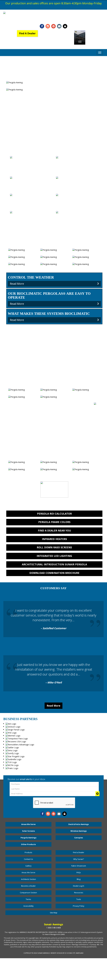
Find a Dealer (78, 852)
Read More (53, 705)
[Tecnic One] (77, 180)
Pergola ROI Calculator (54, 513)
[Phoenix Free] (77, 214)
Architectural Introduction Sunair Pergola (54, 564)
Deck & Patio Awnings (78, 824)
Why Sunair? (78, 859)
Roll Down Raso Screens (54, 547)
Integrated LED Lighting (54, 556)
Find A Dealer (27, 33)
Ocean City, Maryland (75, 953)
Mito (31, 183)
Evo (77, 204)
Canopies (78, 837)
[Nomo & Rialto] (73, 158)
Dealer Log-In (78, 886)
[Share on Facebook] (42, 26)
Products (28, 852)
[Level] (31, 161)
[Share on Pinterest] (53, 26)
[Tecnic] (31, 197)
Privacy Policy (78, 906)
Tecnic (31, 204)
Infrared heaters (54, 539)
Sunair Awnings (43, 953)
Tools (78, 899)
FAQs (78, 872)
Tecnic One (77, 187)
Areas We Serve (28, 824)
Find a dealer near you (54, 530)
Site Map (53, 912)
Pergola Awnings (28, 837)
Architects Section (28, 879)
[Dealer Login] (65, 26)
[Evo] (77, 197)
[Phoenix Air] (17, 213)
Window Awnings (78, 831)
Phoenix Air (31, 218)
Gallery (28, 866)
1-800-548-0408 (53, 19)
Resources (78, 892)
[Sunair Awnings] (53, 13)
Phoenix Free (77, 221)
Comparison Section (28, 892)
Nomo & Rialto (77, 163)
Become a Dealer (28, 886)
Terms (28, 899)
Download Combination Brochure (54, 573)
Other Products (28, 844)
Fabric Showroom (78, 866)
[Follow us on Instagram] (47, 26)
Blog (78, 879)
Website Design (56, 953)
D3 (65, 953)
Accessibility (28, 906)
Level (31, 169)
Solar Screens (28, 831)
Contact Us (28, 859)
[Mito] (31, 178)
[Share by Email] (59, 26)
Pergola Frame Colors (54, 522)
